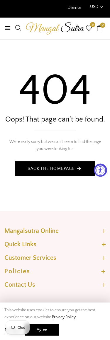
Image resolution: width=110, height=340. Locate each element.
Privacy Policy (64, 317)
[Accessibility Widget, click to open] (100, 170)
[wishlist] (89, 29)
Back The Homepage (51, 168)
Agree (42, 329)
